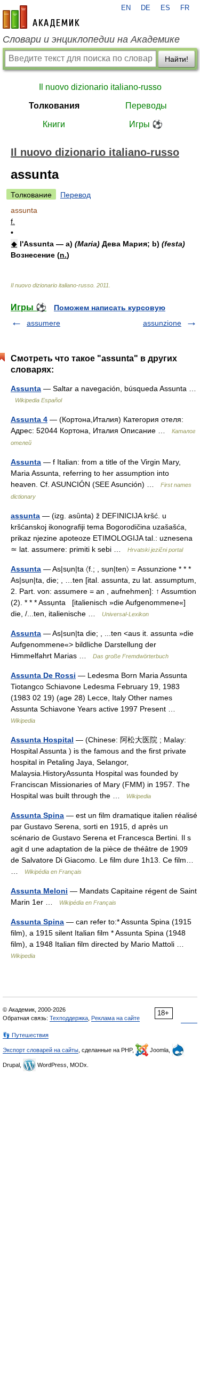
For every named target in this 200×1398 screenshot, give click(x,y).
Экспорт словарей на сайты (40, 1050)
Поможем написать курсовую (109, 307)
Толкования (54, 105)
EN (126, 8)
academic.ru (41, 17)
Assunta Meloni (39, 891)
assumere (43, 323)
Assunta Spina (37, 815)
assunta (25, 515)
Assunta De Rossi (43, 675)
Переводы (146, 105)
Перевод (75, 195)
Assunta (26, 388)
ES (165, 8)
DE (145, 8)
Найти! (176, 59)
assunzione (162, 323)
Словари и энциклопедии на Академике (91, 39)
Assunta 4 (29, 419)
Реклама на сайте (115, 1018)
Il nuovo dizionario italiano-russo (100, 87)
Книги (54, 124)
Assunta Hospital (42, 739)
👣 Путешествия (26, 1035)
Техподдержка (69, 1018)
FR (184, 8)
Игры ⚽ (146, 124)
